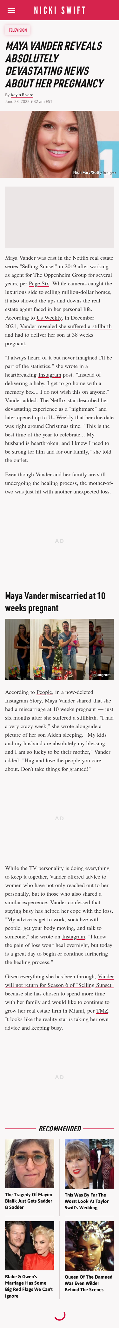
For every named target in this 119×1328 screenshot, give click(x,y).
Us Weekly (49, 317)
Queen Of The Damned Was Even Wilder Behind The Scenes (88, 1283)
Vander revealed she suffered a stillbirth (66, 326)
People (44, 692)
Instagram (49, 374)
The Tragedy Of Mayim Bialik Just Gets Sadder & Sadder (28, 1201)
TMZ (102, 1010)
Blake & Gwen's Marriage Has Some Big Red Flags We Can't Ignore (29, 1286)
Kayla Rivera (22, 94)
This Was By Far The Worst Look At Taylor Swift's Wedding (87, 1201)
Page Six (39, 283)
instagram (101, 675)
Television (18, 30)
